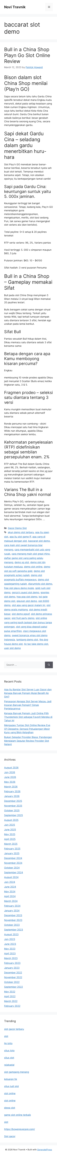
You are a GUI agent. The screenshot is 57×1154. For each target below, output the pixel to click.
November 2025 (13, 805)
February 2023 (12, 963)
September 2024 (13, 872)
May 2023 (9, 948)
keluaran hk (10, 1079)
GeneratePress (44, 1149)
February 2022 (12, 1006)
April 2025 (9, 839)
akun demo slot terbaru (21, 532)
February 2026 (12, 791)
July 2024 (9, 882)
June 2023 (10, 944)
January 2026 (12, 796)
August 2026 (11, 767)
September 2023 (13, 929)
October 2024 (12, 867)
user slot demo (12, 648)
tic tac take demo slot (36, 644)
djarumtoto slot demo (40, 583)
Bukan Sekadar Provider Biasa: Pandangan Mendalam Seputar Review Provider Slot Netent (28, 741)
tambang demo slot (27, 639)
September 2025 (13, 815)
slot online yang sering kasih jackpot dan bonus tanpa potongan (28, 622)
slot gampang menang (16, 1072)
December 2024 (13, 858)
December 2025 (13, 801)
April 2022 (9, 996)
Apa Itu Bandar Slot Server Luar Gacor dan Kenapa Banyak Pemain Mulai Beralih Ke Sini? (28, 693)
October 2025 (12, 810)
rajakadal (9, 1064)
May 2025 (9, 834)
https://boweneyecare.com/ (19, 1129)
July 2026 (9, 772)
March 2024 (11, 901)
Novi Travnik (15, 7)
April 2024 (10, 896)
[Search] (49, 665)
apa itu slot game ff (20, 536)
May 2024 (9, 891)
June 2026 (10, 777)
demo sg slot (22, 562)
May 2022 (9, 991)
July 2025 (9, 824)
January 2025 (11, 853)
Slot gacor (9, 1136)
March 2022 (10, 1001)
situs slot (9, 1057)
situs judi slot (11, 1086)
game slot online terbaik (17, 1114)
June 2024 (10, 886)
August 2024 (11, 877)
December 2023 (13, 915)
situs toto (9, 1050)
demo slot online (33, 566)
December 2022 (13, 972)
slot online (9, 1093)
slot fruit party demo (23, 618)
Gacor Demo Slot (17, 528)
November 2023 (13, 920)
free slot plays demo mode (19, 588)
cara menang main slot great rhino (31, 553)
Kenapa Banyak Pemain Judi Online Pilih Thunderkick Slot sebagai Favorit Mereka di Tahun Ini (28, 717)
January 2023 (12, 967)
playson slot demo (27, 601)
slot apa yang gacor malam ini (28, 605)
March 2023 (11, 958)
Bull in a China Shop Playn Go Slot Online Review (27, 55)
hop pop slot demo (27, 596)
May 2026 (9, 782)
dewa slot (9, 1107)
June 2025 (10, 829)
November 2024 (13, 863)
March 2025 (10, 843)
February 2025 (12, 848)
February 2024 (12, 905)
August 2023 (11, 934)
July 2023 (9, 939)
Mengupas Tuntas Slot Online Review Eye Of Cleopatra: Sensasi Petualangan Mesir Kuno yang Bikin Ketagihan (27, 729)
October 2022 (12, 982)
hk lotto (8, 1043)
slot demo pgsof (21, 614)
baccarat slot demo (39, 540)
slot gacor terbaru (14, 1029)
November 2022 (13, 977)
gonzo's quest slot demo (25, 592)
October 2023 (12, 925)
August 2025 (11, 820)
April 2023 (10, 953)
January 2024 (12, 910)
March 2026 (11, 786)
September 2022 (13, 986)
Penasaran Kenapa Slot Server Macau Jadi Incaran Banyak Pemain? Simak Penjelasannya (27, 705)
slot (6, 1036)
